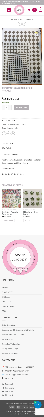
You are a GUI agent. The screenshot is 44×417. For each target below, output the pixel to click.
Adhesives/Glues (9, 325)
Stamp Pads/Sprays (10, 348)
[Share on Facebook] (4, 133)
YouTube (9, 391)
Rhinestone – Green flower (30, 213)
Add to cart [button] (8, 220)
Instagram (9, 388)
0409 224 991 (10, 378)
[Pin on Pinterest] (13, 133)
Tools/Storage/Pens (10, 353)
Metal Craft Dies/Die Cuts (13, 334)
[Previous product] (24, 24)
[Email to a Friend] (8, 133)
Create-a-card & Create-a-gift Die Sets (18, 330)
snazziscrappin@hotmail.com (17, 374)
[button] (3, 10)
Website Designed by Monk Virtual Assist (22, 403)
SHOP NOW (7, 292)
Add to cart (21, 107)
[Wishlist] (29, 10)
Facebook (9, 384)
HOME (5, 287)
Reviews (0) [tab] (6, 148)
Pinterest (9, 395)
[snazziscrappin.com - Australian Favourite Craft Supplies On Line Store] (19, 10)
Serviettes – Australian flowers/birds (10, 213)
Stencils (23, 124)
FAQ (4, 311)
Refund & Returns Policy (28, 414)
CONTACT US (8, 306)
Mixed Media (26, 19)
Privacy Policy (12, 414)
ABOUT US (6, 301)
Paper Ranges (7, 339)
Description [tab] (7, 143)
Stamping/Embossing (11, 344)
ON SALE (6, 297)
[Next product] (20, 24)
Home (14, 19)
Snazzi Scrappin (12, 128)
